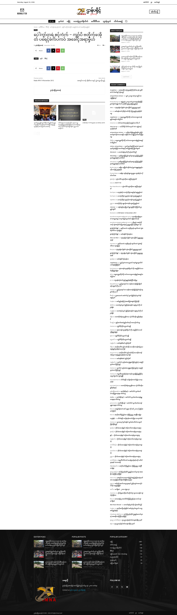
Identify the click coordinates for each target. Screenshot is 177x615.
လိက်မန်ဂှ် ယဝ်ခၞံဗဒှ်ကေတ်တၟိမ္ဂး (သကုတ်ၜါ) (129, 418)
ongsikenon (113, 117)
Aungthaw (113, 90)
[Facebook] (49, 51)
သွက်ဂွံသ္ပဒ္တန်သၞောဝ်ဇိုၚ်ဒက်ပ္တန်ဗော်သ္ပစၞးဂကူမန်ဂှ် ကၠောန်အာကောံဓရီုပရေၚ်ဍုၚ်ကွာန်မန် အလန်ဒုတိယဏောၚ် (45, 124)
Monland (113, 152)
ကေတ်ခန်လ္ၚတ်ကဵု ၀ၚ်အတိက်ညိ (127, 152)
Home (35, 27)
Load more (126, 77)
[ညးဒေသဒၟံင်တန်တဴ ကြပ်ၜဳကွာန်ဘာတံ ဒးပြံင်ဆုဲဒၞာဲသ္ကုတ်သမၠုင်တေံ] (115, 59)
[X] (53, 51)
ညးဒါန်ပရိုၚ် (82, 590)
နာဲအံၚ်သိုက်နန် (114, 228)
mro (111, 107)
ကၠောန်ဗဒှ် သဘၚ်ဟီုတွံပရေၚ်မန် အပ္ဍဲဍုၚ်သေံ (129, 192)
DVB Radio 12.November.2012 (126, 213)
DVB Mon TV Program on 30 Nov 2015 (94, 123)
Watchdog (113, 156)
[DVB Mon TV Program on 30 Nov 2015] (94, 113)
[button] (126, 21)
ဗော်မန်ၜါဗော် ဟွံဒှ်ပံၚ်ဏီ (124, 343)
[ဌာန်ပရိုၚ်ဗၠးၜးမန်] (42, 90)
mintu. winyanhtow (116, 146)
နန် (110, 435)
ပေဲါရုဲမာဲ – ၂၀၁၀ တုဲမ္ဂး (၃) (122, 489)
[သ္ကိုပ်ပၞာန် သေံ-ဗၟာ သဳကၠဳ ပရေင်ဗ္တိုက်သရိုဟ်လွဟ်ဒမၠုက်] (115, 69)
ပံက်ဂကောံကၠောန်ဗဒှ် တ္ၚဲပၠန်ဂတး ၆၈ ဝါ (129, 123)
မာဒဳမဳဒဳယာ (41, 27)
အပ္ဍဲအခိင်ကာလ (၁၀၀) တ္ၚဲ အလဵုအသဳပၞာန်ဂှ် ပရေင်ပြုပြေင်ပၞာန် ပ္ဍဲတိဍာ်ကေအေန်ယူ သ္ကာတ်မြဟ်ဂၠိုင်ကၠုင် (131, 38)
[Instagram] (117, 587)
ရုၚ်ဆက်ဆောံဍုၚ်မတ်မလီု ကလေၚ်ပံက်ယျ (128, 322)
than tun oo (113, 126)
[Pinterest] (58, 51)
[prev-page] (35, 133)
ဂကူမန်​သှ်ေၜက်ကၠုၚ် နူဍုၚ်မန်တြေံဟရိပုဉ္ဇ (125, 280)
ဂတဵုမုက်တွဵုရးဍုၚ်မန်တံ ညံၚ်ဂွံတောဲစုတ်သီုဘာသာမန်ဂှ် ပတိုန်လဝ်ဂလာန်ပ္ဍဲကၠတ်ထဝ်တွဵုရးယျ (126, 134)
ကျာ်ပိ (41, 58)
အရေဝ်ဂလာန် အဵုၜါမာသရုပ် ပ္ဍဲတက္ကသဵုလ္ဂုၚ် (91, 80)
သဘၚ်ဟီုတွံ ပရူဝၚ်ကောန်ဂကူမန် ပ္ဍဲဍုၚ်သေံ (129, 196)
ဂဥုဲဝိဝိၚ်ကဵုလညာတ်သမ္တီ (124, 326)
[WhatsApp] (63, 51)
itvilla (112, 397)
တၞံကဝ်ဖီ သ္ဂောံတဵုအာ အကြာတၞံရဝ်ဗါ (126, 179)
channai (112, 207)
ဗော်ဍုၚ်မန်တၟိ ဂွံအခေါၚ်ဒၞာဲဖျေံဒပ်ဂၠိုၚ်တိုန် (127, 301)
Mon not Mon (114, 238)
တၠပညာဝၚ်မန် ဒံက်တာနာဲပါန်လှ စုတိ (132, 520)
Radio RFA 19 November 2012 (44, 80)
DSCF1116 (118, 183)
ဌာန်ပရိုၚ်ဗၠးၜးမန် (39, 45)
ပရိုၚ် (60, 119)
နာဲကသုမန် (73, 590)
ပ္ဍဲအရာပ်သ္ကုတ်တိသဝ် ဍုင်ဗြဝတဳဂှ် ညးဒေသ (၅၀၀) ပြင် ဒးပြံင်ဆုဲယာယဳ (55, 553)
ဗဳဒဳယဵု (47, 27)
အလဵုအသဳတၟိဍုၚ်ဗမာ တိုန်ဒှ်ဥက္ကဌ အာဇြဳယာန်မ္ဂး (128, 415)
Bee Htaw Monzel (115, 505)
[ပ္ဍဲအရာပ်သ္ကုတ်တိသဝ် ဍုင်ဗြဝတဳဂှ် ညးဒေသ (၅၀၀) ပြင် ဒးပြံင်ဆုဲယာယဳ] (115, 49)
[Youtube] (127, 587)
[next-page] (38, 133)
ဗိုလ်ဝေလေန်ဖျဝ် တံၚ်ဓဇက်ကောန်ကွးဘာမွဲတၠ (128, 428)
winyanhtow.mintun (116, 132)
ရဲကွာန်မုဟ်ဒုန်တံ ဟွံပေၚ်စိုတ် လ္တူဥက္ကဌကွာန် (127, 107)
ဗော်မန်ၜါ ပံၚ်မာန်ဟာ (126, 234)
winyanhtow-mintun (116, 96)
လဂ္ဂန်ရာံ (112, 418)
